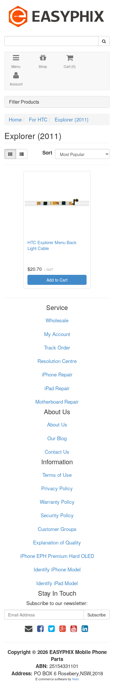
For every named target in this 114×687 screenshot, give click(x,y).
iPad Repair (57, 388)
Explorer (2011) (72, 119)
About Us (57, 424)
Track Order (57, 347)
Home (15, 119)
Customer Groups (57, 528)
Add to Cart (57, 280)
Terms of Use (57, 474)
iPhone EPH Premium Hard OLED (57, 555)
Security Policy (57, 515)
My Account (57, 333)
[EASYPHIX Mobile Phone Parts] (57, 14)
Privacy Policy (57, 488)
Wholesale (57, 320)
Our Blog (57, 438)
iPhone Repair (57, 374)
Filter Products (24, 101)
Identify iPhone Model (57, 569)
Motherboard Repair (57, 401)
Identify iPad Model (57, 583)
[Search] (104, 41)
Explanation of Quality (57, 542)
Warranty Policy (57, 501)
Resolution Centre (57, 360)
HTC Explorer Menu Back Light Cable (52, 245)
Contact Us (57, 451)
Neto (75, 678)
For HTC (38, 119)
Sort (46, 152)
